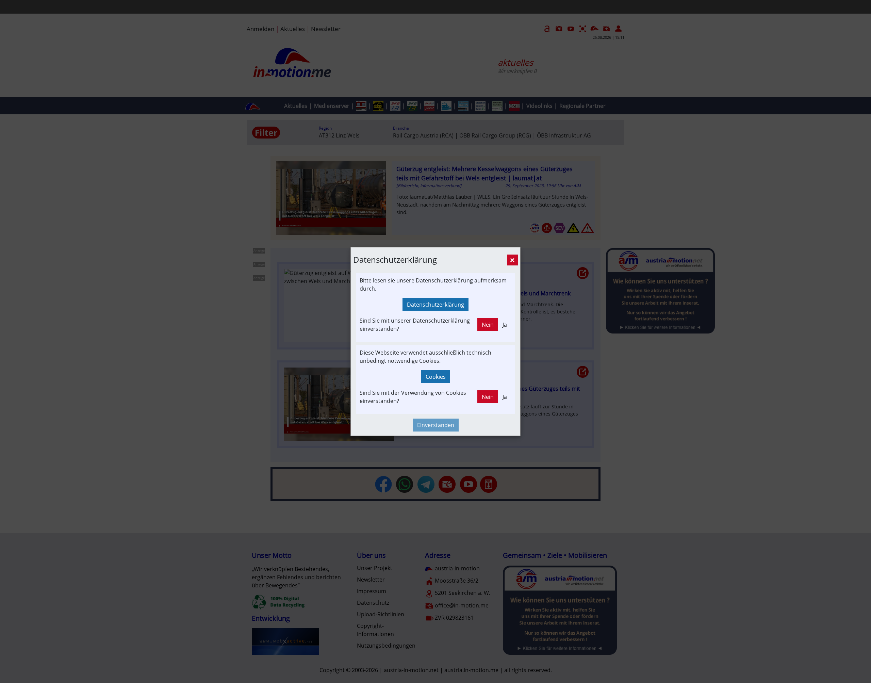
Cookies (436, 376)
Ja (505, 324)
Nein (488, 324)
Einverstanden (435, 425)
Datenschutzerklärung (435, 304)
